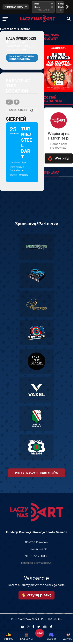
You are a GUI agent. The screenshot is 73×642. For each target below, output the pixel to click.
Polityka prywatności (25, 619)
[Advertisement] (58, 191)
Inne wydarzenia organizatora (21, 58)
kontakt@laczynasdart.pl (36, 562)
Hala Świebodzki (21, 38)
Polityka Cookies (51, 619)
